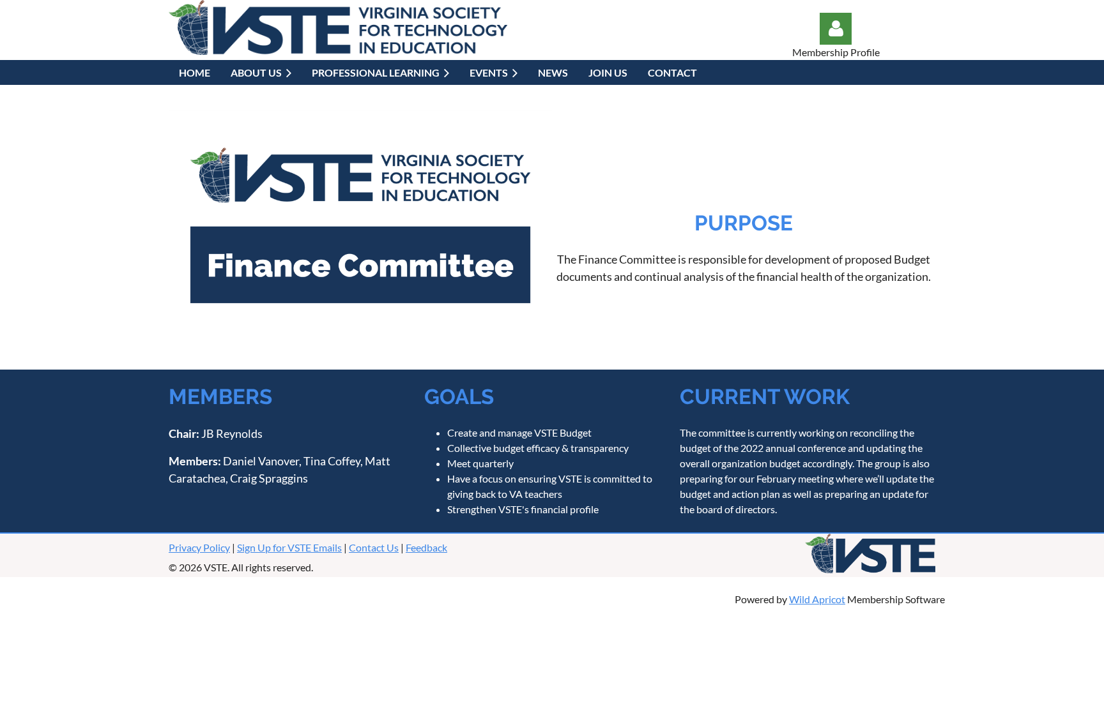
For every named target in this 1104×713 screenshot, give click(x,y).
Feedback (426, 547)
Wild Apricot (817, 599)
